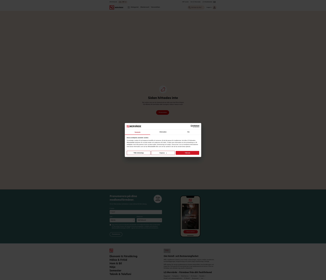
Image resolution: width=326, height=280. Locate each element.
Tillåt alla (187, 153)
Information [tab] (163, 132)
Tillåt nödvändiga (139, 153)
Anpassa (162, 153)
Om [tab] (188, 132)
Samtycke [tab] (138, 132)
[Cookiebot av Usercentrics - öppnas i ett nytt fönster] (191, 126)
